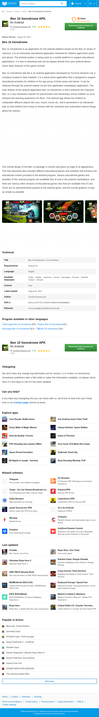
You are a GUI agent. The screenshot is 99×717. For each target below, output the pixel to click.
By (20, 27)
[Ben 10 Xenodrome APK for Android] (5, 24)
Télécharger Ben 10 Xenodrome (16, 324)
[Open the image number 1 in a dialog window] (64, 211)
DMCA (80, 702)
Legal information (65, 702)
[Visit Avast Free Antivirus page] (81, 19)
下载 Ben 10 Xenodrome (47, 329)
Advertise (26, 697)
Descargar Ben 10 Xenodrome (16, 329)
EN (90, 3)
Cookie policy (31, 702)
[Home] (3, 11)
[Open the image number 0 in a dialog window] (22, 211)
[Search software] (62, 3)
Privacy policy (47, 702)
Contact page (21, 402)
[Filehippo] (9, 3)
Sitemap (38, 697)
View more (49, 681)
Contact (14, 697)
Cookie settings (9, 704)
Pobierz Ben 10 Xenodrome (50, 324)
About (4, 697)
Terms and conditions (12, 702)
